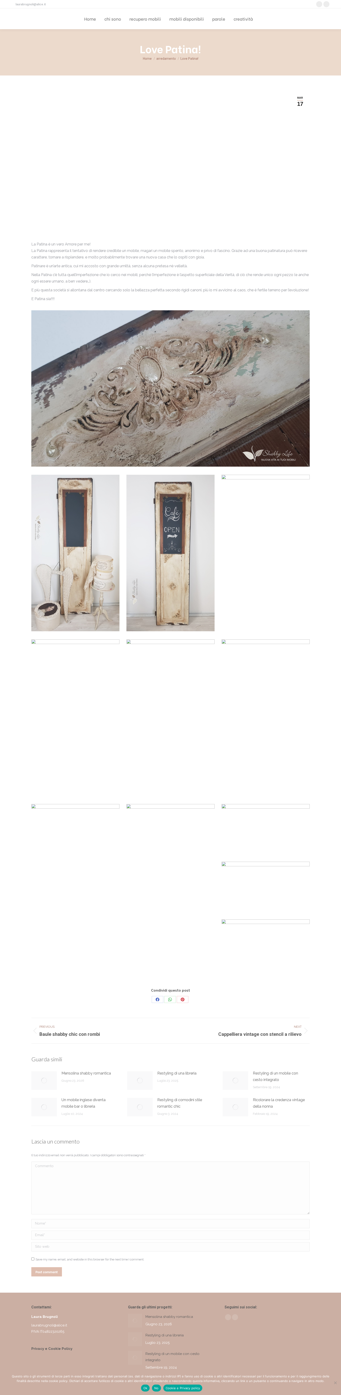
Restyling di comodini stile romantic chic (179, 1103)
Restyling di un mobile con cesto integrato (275, 1076)
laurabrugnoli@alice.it (31, 4)
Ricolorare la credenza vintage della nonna (279, 1103)
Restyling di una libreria (176, 1073)
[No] (335, 1382)
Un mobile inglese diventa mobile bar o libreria (83, 1103)
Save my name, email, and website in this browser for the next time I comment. (89, 1259)
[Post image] (44, 1080)
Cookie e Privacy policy (183, 1388)
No (156, 1388)
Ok (145, 1388)
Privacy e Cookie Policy (51, 1349)
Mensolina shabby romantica (86, 1073)
